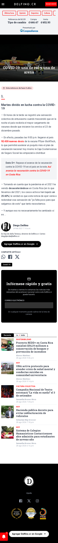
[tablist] (29, 335)
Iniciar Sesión (51, 4)
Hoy (18, 363)
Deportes (35, 13)
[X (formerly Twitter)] (29, 501)
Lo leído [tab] (20, 335)
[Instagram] (37, 501)
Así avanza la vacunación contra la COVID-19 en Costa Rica (28, 170)
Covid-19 (6, 265)
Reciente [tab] (7, 335)
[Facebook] (20, 501)
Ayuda (29, 493)
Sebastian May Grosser (26, 420)
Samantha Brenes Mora (26, 399)
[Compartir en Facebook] (10, 256)
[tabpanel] (29, 392)
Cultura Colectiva (25, 386)
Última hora (9, 13)
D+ (29, 63)
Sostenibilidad (23, 339)
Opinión (22, 13)
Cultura (47, 13)
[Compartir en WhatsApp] (3, 257)
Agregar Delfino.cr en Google (19, 244)
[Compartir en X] (17, 256)
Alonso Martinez (23, 356)
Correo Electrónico (14, 300)
